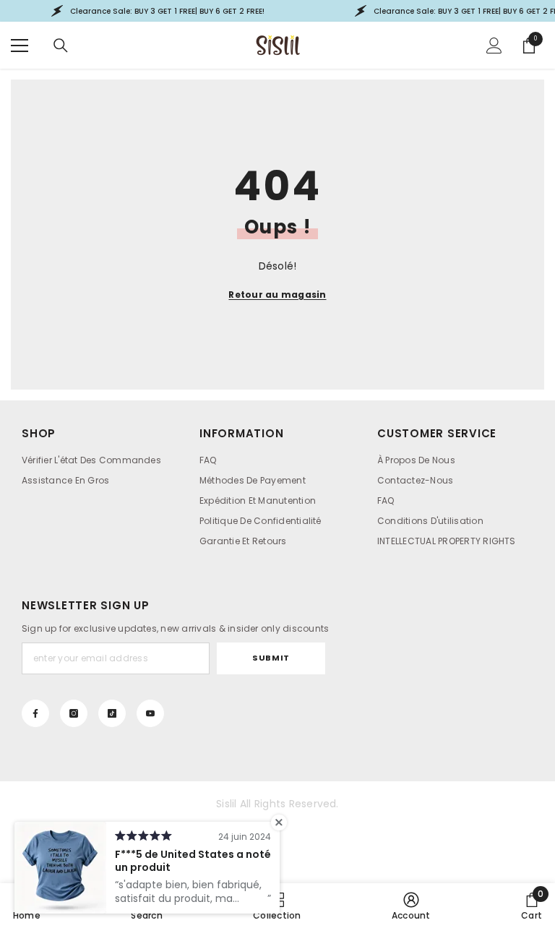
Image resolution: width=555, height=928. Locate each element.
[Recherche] (60, 45)
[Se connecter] (494, 45)
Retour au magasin (277, 294)
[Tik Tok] (112, 713)
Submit (270, 657)
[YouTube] (150, 713)
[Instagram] (73, 713)
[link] (411, 905)
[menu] (19, 45)
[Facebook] (35, 713)
